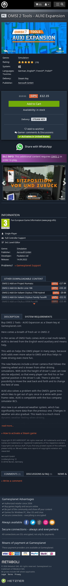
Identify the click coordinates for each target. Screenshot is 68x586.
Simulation (23, 57)
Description (11, 316)
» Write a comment (11, 480)
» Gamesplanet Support (28, 265)
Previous (3, 182)
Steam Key (23, 78)
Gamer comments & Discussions (35, 132)
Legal (3, 574)
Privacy (18, 574)
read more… (8, 425)
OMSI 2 (55, 156)
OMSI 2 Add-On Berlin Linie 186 (17, 288)
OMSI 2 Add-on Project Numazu (17, 283)
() (39, 4)
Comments (12, 473)
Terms (10, 574)
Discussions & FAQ (39, 473)
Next (64, 182)
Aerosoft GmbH (26, 82)
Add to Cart (34, 104)
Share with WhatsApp (37, 146)
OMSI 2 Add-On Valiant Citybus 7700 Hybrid (23, 292)
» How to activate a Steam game (18, 433)
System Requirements (38, 316)
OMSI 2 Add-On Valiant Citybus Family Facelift (24, 297)
